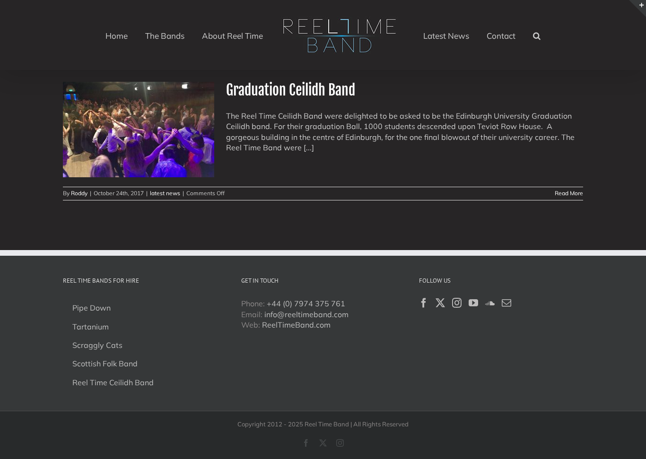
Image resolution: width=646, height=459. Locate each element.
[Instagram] (457, 303)
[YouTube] (473, 303)
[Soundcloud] (490, 303)
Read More (569, 193)
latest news (165, 193)
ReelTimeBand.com (296, 324)
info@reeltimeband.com (306, 314)
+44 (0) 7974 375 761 (306, 303)
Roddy (79, 193)
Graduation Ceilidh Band (290, 90)
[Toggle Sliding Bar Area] (637, 8)
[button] (514, 35)
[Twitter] (440, 303)
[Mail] (506, 303)
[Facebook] (423, 303)
